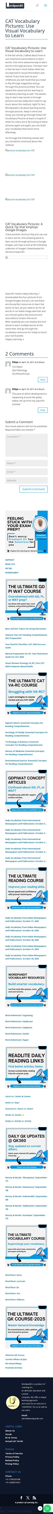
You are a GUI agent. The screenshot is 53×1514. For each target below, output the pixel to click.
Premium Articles (13, 1367)
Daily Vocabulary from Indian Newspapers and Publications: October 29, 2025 (25, 957)
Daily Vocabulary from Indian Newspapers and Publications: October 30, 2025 (25, 929)
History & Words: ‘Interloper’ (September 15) (25, 1217)
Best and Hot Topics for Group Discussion (25, 628)
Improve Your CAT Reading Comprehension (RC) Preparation (26, 636)
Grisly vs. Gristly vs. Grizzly (18, 1121)
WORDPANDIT (12, 572)
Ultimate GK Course (14, 1355)
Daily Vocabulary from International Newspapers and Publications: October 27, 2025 (26, 850)
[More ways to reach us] (40, 1508)
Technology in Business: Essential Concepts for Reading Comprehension (24, 743)
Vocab (8, 1434)
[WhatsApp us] (47, 1508)
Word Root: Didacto (14, 1299)
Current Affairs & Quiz (16, 1359)
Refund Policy (12, 1460)
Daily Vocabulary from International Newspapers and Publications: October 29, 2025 (26, 860)
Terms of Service (14, 1453)
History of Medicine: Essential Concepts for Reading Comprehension (24, 753)
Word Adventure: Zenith (17, 1033)
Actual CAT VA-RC (14, 1441)
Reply (42, 379)
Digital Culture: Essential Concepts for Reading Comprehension (24, 724)
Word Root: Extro (13, 1275)
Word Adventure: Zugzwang (19, 1015)
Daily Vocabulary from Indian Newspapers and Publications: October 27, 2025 (25, 948)
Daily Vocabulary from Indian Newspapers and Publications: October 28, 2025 (25, 938)
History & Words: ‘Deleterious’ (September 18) (26, 1189)
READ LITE (10, 564)
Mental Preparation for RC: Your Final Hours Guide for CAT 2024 (26, 655)
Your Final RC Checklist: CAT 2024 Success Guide (25, 646)
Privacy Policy (12, 1456)
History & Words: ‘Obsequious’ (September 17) (26, 1179)
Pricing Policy (12, 1463)
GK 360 (8, 568)
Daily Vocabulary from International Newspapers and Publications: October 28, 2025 (26, 841)
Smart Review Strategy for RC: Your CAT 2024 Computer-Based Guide (24, 665)
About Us (10, 1430)
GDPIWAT (9, 560)
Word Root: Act (12, 1293)
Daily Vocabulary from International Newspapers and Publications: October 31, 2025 (26, 822)
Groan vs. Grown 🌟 (14, 1115)
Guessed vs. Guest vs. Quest (19, 1108)
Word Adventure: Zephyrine (18, 1027)
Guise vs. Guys (12, 1102)
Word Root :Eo (12, 1287)
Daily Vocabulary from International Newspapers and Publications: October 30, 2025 (26, 832)
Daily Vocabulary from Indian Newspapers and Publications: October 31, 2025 (25, 919)
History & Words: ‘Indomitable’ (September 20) (26, 1198)
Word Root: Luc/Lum (15, 1281)
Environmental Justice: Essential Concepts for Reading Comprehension (26, 762)
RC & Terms (11, 1437)
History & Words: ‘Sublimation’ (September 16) (26, 1207)
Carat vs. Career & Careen (18, 1096)
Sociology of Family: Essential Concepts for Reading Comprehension (26, 734)
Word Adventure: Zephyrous (19, 1021)
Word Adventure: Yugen (17, 1040)
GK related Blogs (13, 1363)
